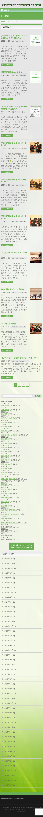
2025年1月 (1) (9, 587)
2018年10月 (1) (10, 703)
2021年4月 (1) (9, 655)
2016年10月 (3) (10, 780)
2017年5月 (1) (9, 751)
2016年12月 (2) (10, 771)
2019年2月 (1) (9, 689)
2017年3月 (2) (9, 756)
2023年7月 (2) (9, 636)
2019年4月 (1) (9, 684)
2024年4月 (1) (9, 607)
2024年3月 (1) (9, 612)
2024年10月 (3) (10, 592)
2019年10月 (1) (10, 669)
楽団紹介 (4, 418)
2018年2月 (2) (9, 717)
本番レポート (24, 361)
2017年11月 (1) (9, 727)
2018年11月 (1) (9, 698)
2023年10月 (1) (10, 626)
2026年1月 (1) (9, 559)
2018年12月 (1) (10, 693)
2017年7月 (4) (9, 742)
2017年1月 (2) (9, 766)
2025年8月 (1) (9, 573)
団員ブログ (15, 41)
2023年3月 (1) (9, 645)
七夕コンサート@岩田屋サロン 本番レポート (20, 358)
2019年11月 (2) (9, 665)
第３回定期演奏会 (8, 324)
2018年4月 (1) (9, 708)
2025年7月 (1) (9, 578)
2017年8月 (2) (9, 737)
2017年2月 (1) (9, 761)
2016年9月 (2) (9, 785)
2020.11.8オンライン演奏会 (12, 289)
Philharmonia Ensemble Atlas (19, 807)
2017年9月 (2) (9, 732)
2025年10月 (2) (10, 568)
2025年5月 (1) (9, 583)
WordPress (15, 809)
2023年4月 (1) (9, 640)
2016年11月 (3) (9, 775)
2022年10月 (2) (10, 650)
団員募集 (4, 414)
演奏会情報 (5, 406)
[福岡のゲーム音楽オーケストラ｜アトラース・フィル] (21, 4)
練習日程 (12, 418)
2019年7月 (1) (9, 674)
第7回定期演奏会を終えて (11, 72)
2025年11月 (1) (9, 563)
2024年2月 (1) (9, 616)
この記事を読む (8, 64)
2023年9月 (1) (9, 631)
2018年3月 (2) (9, 713)
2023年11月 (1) (9, 621)
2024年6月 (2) (9, 602)
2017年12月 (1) (10, 722)
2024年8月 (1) (9, 597)
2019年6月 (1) (9, 679)
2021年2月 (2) (9, 660)
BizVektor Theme (25, 809)
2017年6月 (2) (9, 746)
